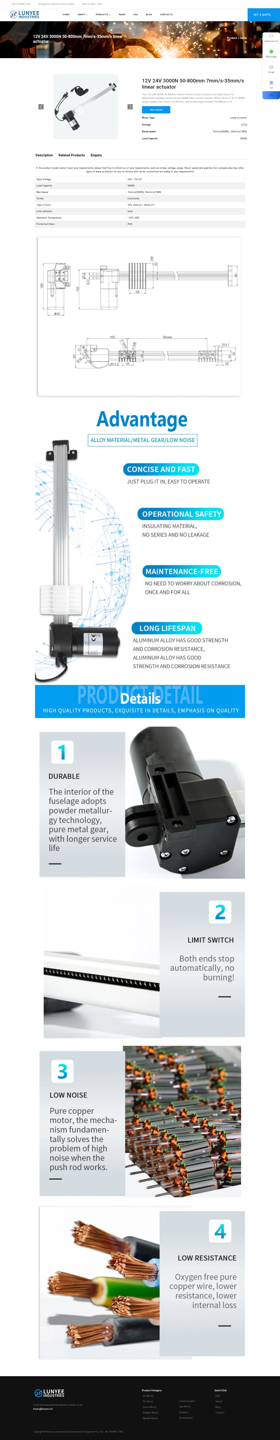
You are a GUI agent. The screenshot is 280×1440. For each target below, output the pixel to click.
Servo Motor (149, 1407)
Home (66, 14)
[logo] (24, 14)
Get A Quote (156, 110)
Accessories (186, 1417)
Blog (149, 14)
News (122, 14)
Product (232, 38)
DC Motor (148, 1401)
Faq (136, 14)
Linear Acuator (187, 1401)
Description (44, 155)
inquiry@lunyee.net (43, 1408)
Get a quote (262, 14)
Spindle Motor (150, 1418)
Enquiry (96, 155)
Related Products (72, 155)
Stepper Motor (151, 1412)
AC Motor (148, 1395)
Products (102, 14)
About (81, 14)
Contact (220, 1412)
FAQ (218, 1395)
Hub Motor (185, 1406)
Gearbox (183, 1412)
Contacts (166, 14)
